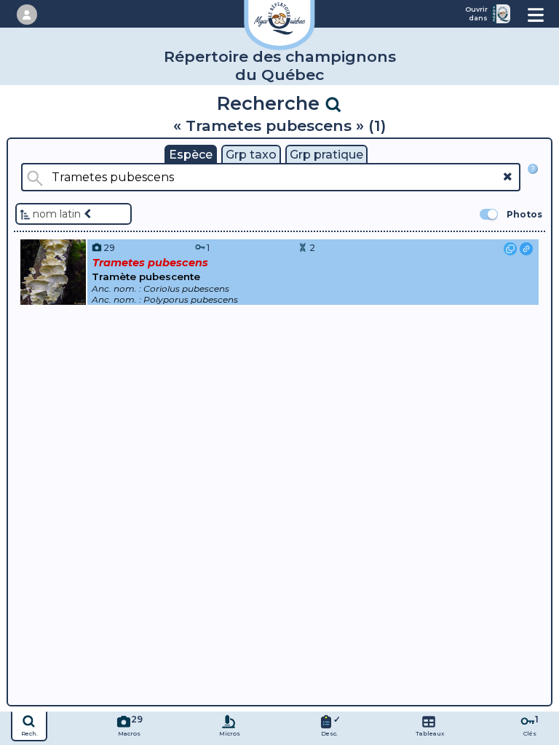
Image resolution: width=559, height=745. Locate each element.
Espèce (191, 155)
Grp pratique (326, 155)
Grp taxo (251, 155)
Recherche (271, 103)
